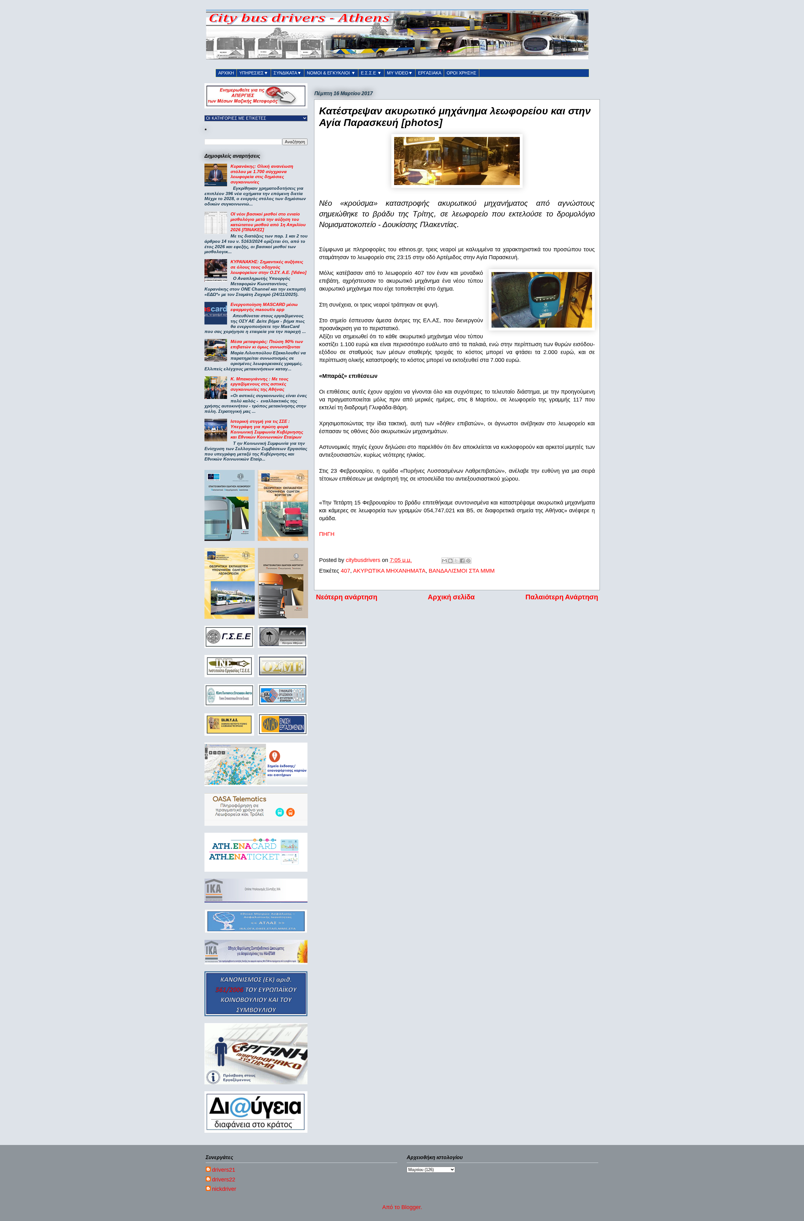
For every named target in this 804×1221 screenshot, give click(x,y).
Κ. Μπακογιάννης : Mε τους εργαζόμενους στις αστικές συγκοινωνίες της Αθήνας (259, 384)
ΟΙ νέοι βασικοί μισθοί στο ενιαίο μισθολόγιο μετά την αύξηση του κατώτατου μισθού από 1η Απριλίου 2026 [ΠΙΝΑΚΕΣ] (268, 221)
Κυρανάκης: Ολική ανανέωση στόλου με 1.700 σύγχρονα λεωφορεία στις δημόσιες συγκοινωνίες (262, 174)
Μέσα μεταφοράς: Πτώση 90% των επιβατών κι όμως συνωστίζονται (267, 344)
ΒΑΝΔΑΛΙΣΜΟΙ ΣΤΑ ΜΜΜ (462, 571)
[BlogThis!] (450, 561)
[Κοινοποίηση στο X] (456, 561)
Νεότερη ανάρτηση (346, 597)
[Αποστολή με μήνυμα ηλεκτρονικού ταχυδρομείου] (444, 561)
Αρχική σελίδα (451, 597)
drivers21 (223, 1170)
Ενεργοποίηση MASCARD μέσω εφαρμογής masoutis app (264, 307)
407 (345, 571)
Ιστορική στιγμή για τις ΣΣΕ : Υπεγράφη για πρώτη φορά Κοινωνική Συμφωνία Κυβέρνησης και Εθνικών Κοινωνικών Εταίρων (267, 429)
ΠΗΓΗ (326, 534)
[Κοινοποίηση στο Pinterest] (468, 561)
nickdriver (224, 1189)
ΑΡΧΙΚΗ (226, 72)
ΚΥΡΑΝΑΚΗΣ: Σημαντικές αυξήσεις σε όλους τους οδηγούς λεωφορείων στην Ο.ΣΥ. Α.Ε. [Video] (269, 267)
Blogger (411, 1207)
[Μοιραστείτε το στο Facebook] (462, 561)
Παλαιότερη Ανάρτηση (561, 597)
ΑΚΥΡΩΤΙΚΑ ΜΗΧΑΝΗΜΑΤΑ (389, 571)
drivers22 (223, 1179)
